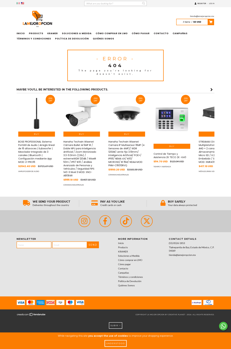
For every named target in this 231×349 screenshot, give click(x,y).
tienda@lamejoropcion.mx (202, 16)
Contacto (161, 33)
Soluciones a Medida (77, 33)
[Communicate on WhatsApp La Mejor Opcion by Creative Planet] (223, 326)
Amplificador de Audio (28, 171)
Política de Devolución (72, 38)
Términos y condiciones (34, 38)
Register (202, 3)
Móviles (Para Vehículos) (210, 171)
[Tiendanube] (31, 316)
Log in (211, 3)
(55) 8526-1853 (177, 243)
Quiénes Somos (103, 38)
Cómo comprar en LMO (112, 33)
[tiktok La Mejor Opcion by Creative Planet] (126, 221)
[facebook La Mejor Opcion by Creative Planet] (105, 221)
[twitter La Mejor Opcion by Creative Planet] (147, 221)
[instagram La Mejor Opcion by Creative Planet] (84, 221)
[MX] (18, 3)
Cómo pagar (141, 33)
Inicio (21, 33)
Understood (115, 343)
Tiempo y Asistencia (162, 167)
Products (36, 33)
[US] (22, 3)
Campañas (180, 33)
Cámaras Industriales (73, 185)
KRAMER (52, 33)
